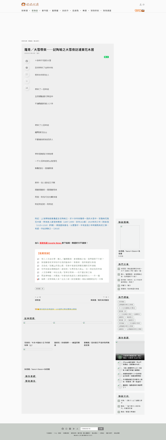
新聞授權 (66, 433)
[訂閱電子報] (138, 10)
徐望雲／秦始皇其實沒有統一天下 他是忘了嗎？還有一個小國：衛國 (131, 270)
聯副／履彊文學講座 (128, 412)
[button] (26, 74)
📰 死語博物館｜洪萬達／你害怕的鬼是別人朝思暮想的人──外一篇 (68, 275)
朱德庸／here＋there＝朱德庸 (37, 369)
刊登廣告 (49, 433)
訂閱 (100, 429)
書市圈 (45, 10)
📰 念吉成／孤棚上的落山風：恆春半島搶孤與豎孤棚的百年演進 (66, 265)
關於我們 (109, 433)
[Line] (26, 67)
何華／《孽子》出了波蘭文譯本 (131, 401)
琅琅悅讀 (24, 41)
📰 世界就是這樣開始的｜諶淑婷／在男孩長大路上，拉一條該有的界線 (69, 269)
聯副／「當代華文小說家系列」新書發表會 (131, 407)
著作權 (80, 433)
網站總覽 (117, 433)
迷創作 (65, 10)
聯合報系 (95, 433)
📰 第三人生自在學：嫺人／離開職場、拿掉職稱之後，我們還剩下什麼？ (70, 258)
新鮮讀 (25, 10)
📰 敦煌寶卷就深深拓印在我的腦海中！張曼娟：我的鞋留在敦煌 (66, 262)
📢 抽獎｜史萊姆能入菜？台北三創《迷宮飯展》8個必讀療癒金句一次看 (70, 279)
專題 (85, 10)
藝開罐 (55, 10)
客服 (59, 433)
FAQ (55, 433)
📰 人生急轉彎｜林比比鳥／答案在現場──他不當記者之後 (64, 272)
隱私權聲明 (86, 433)
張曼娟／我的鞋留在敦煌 (130, 289)
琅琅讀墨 (107, 10)
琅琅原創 (95, 10)
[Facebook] (26, 61)
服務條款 (73, 433)
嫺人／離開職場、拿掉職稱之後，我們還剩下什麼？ (131, 275)
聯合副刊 (36, 41)
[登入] (141, 4)
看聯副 (35, 10)
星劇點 (75, 10)
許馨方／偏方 (126, 285)
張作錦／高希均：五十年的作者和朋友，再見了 (131, 281)
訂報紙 (102, 433)
